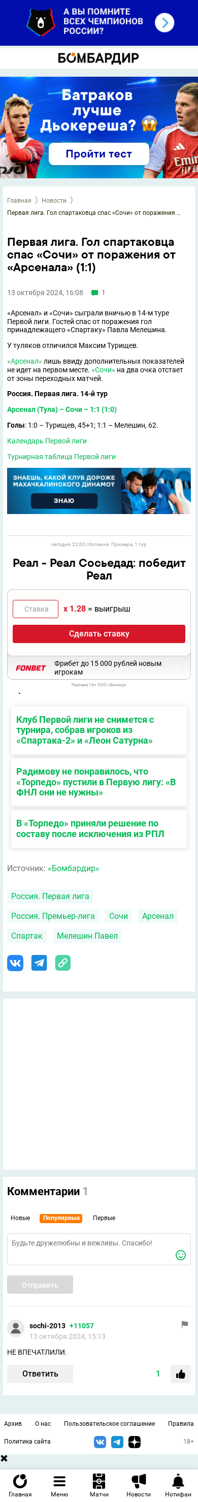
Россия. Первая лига (50, 896)
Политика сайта (27, 1441)
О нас (43, 1423)
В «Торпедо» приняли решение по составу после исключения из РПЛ (90, 828)
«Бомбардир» (74, 868)
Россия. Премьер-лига (53, 916)
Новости (54, 200)
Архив (13, 1423)
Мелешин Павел (87, 936)
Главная (19, 200)
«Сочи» (103, 370)
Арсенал (158, 916)
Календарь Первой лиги (47, 441)
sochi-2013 (47, 1326)
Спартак (27, 936)
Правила (181, 1423)
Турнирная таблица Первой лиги (61, 457)
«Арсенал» (24, 361)
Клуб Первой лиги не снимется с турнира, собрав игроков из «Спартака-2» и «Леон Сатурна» (85, 730)
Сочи (118, 916)
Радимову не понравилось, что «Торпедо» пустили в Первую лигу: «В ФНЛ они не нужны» (96, 782)
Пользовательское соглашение (109, 1423)
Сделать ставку (99, 633)
